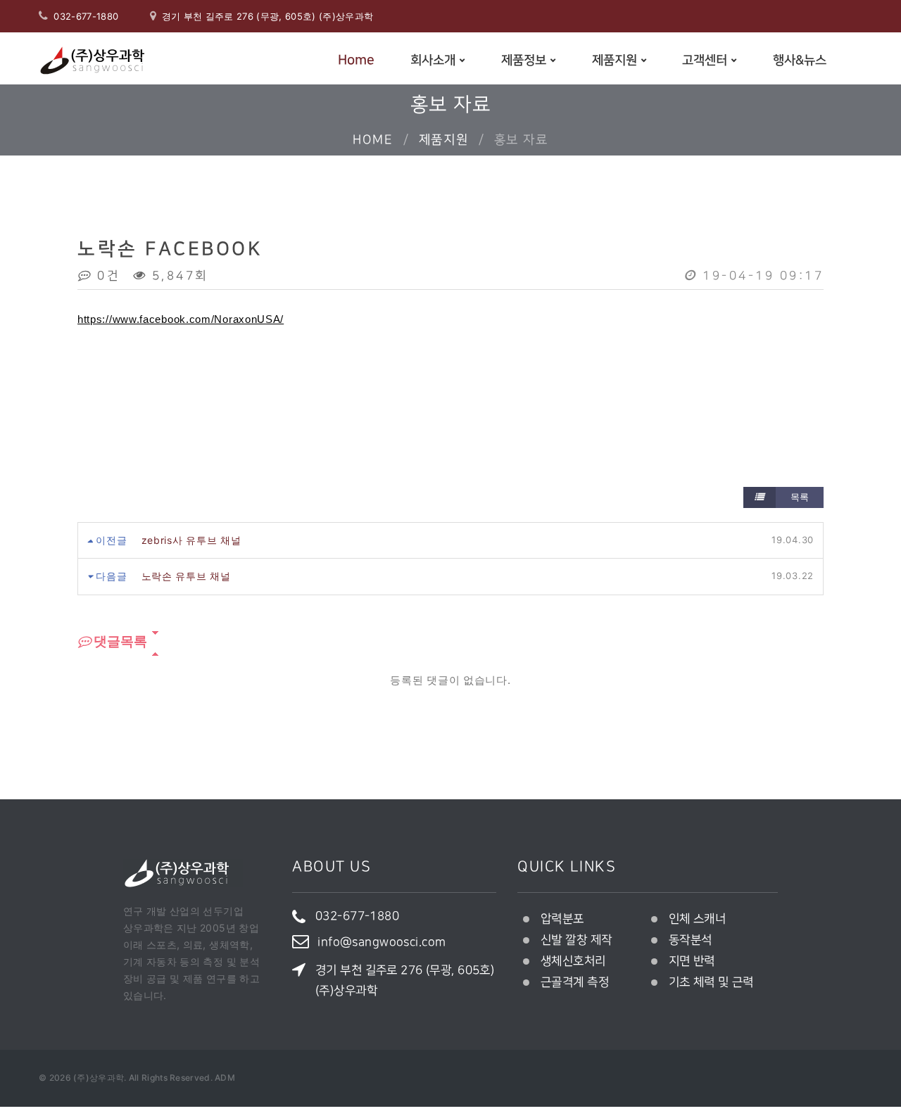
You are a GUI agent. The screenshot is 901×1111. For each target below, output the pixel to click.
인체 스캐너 (697, 919)
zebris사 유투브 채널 (191, 540)
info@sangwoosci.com (381, 942)
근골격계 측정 (575, 982)
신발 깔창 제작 (576, 940)
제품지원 (614, 60)
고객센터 (704, 60)
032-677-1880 (85, 16)
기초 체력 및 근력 (711, 982)
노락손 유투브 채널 (186, 576)
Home (356, 60)
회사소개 (432, 60)
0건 (106, 275)
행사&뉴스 (799, 60)
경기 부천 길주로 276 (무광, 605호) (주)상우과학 (404, 980)
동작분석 (690, 940)
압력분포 (562, 919)
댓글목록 (119, 641)
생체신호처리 (573, 961)
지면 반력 (692, 961)
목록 (798, 497)
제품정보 (523, 60)
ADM (225, 1077)
